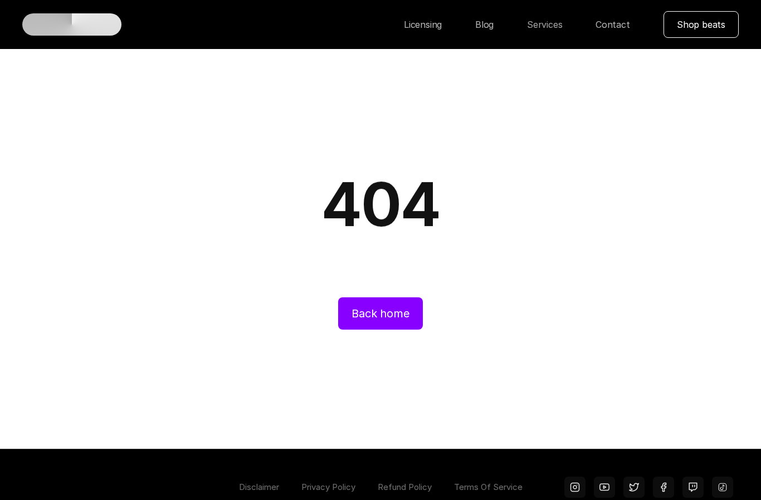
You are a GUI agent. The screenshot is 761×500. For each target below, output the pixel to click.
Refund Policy (405, 487)
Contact (613, 24)
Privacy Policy (328, 487)
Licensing (423, 24)
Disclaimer (259, 487)
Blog (484, 24)
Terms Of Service (488, 487)
